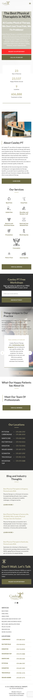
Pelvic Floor (9, 257)
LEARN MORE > (8, 505)
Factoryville (6, 644)
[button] (30, 3)
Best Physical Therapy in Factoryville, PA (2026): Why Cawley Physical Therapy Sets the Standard (16, 516)
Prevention (9, 235)
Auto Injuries (24, 258)
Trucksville (6, 673)
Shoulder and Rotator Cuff (24, 213)
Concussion (16, 248)
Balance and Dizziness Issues (9, 224)
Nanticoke (5, 658)
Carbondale (6, 639)
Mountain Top (7, 653)
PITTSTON (5, 663)
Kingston (5, 649)
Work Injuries (23, 235)
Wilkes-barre (6, 677)
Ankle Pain (9, 212)
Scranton (5, 668)
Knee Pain (24, 203)
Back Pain (9, 203)
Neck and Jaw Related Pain (24, 224)
